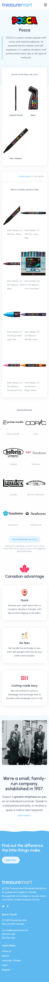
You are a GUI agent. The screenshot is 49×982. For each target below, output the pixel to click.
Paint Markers (16, 158)
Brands (5, 956)
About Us (6, 951)
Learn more (24, 815)
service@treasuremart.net (15, 930)
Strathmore (35, 525)
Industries (7, 960)
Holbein (13, 464)
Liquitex (13, 494)
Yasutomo (13, 525)
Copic (36, 434)
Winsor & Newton (35, 494)
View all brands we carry (24, 539)
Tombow (35, 464)
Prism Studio (13, 434)
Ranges (17, 960)
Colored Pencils (16, 115)
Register (25, 176)
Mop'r (33, 115)
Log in (5, 965)
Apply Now (10, 860)
